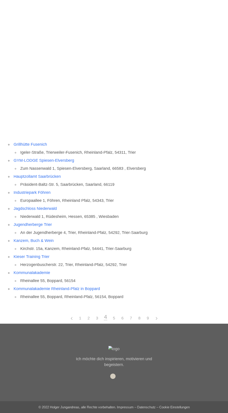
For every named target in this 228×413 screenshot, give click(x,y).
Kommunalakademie (32, 272)
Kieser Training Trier (31, 256)
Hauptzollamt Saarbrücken (37, 176)
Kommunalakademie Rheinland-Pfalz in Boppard (57, 288)
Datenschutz (146, 407)
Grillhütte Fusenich (30, 144)
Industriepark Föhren (32, 192)
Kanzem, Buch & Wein (34, 240)
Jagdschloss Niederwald (35, 208)
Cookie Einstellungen (174, 407)
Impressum (125, 407)
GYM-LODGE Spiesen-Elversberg (44, 160)
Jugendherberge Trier (33, 224)
